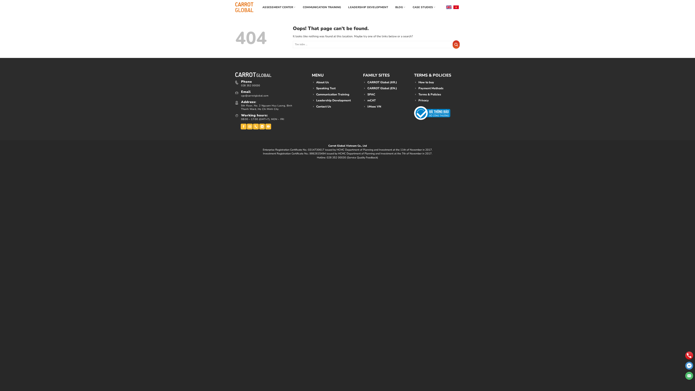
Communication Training (322, 7)
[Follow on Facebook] (244, 126)
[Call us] (256, 126)
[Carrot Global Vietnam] (244, 7)
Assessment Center (277, 7)
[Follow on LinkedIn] (262, 126)
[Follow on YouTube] (268, 126)
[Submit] (456, 44)
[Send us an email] (250, 126)
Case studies (423, 7)
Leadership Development (368, 7)
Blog (399, 7)
